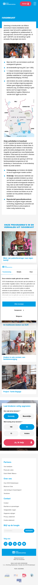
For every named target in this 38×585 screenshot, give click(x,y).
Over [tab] (31, 272)
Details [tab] (19, 272)
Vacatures (7, 493)
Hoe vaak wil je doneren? (12, 411)
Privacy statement (9, 517)
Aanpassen (18, 310)
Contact (6, 503)
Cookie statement (9, 520)
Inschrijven (29, 531)
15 (11, 433)
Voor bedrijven (8, 466)
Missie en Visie (8, 486)
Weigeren (19, 316)
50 (27, 427)
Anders (27, 433)
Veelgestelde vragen (10, 510)
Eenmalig (11, 416)
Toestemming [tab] (6, 272)
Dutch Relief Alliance (10, 473)
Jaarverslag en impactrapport (12, 490)
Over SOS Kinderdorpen (11, 483)
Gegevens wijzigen (9, 513)
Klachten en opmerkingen (11, 506)
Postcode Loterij (8, 470)
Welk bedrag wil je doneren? (13, 422)
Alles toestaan (19, 304)
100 (11, 427)
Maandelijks (27, 416)
